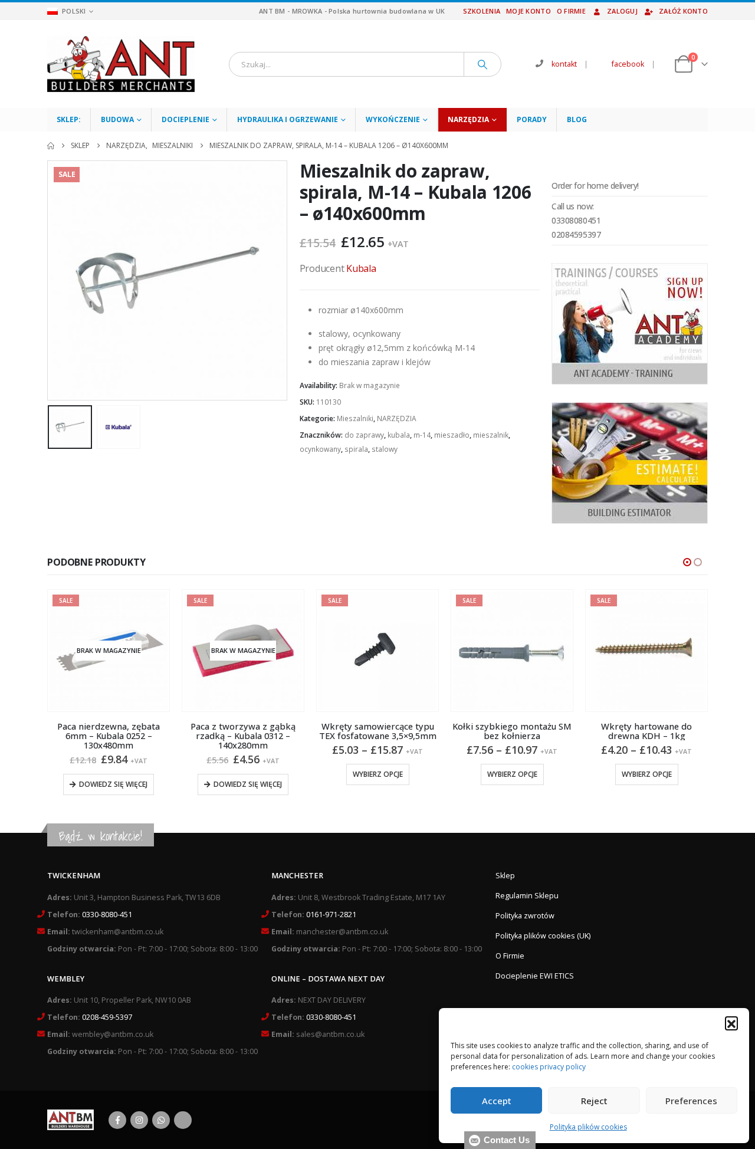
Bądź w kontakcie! (100, 836)
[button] (731, 1023)
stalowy (385, 449)
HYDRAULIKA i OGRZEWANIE (287, 119)
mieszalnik (490, 435)
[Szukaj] (482, 64)
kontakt (564, 64)
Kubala (361, 268)
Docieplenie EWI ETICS (534, 976)
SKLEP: (69, 119)
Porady (532, 119)
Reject (594, 1101)
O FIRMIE (571, 10)
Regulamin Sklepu (527, 896)
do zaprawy (364, 435)
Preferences (691, 1101)
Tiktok (183, 1120)
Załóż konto (683, 10)
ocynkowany (320, 449)
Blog (577, 119)
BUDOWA (117, 119)
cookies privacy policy (549, 1067)
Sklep (505, 876)
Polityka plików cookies (588, 1127)
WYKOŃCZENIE (393, 119)
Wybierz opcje (378, 774)
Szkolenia (481, 10)
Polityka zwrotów (524, 916)
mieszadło (452, 435)
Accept (496, 1101)
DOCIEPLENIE (185, 119)
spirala (356, 449)
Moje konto (528, 10)
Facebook (117, 1120)
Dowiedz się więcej (113, 784)
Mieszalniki (355, 418)
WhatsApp (161, 1120)
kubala (399, 435)
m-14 (422, 435)
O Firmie (509, 956)
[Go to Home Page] (50, 146)
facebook (628, 64)
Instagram (139, 1120)
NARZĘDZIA (468, 119)
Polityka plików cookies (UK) (542, 936)
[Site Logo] (121, 64)
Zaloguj (622, 10)
